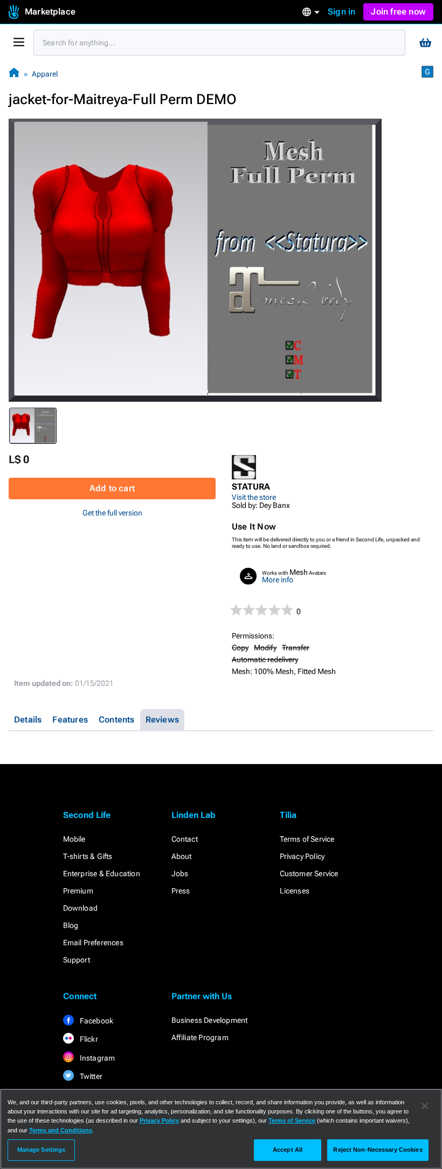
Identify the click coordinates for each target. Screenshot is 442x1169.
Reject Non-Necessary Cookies (377, 1149)
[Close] (425, 1106)
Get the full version (112, 512)
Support (76, 959)
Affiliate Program (200, 1037)
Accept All (287, 1149)
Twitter (90, 1076)
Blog (71, 925)
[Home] (14, 73)
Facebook (96, 1020)
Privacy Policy (302, 856)
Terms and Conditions (60, 1130)
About (181, 856)
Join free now (398, 11)
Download (80, 908)
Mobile (74, 839)
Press (180, 890)
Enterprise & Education (101, 873)
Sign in (341, 11)
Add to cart (112, 488)
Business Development (209, 1020)
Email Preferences (93, 942)
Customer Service (309, 873)
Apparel (45, 74)
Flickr (88, 1039)
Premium (78, 890)
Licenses (295, 890)
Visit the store (254, 497)
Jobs (180, 873)
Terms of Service (307, 839)
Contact (184, 839)
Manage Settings (41, 1149)
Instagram (96, 1058)
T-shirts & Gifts (88, 856)
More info (277, 579)
